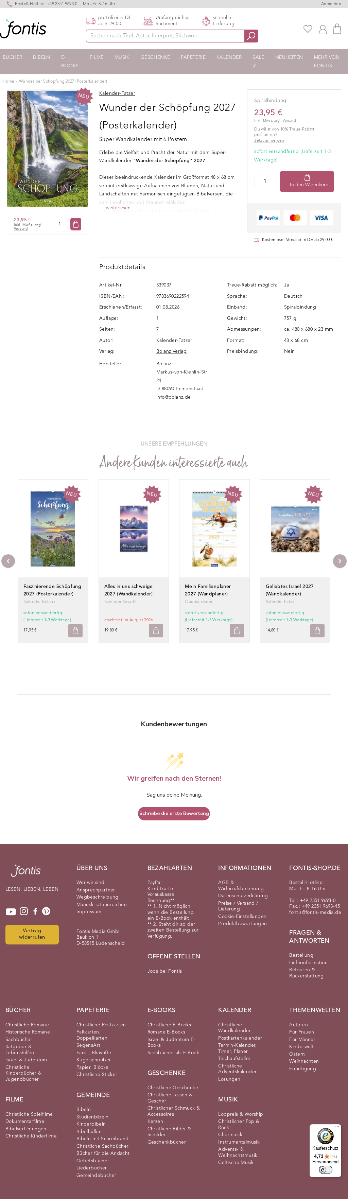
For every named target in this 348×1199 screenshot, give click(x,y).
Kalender (229, 57)
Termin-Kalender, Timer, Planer (237, 1048)
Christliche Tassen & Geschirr (170, 1098)
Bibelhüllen (89, 1131)
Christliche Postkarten (101, 1025)
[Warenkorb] (337, 29)
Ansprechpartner (95, 890)
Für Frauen (301, 1032)
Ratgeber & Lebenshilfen (19, 1049)
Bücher (12, 57)
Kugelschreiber (93, 1060)
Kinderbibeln (91, 1124)
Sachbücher (18, 1039)
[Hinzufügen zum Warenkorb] (75, 630)
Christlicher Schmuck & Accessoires (173, 1111)
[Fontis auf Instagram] (24, 911)
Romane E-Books (166, 1032)
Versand (21, 229)
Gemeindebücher (96, 1175)
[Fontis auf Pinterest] (46, 911)
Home (9, 82)
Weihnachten (304, 1061)
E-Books (70, 61)
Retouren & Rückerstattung (306, 973)
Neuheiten (289, 57)
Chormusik (230, 1134)
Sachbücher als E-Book (173, 1052)
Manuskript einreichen (101, 904)
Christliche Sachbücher (102, 1146)
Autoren (298, 1025)
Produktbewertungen (242, 923)
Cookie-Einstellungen (242, 916)
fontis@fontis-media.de (315, 912)
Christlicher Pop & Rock (238, 1124)
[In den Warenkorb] (75, 224)
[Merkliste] (308, 29)
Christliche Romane (27, 1025)
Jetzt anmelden (269, 141)
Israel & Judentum (26, 1060)
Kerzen (155, 1121)
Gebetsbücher (92, 1161)
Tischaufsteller (234, 1058)
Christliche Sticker (97, 1074)
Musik (122, 57)
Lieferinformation (308, 962)
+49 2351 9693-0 (62, 4)
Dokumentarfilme (24, 1121)
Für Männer (302, 1039)
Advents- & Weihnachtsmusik (237, 1152)
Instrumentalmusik (239, 1142)
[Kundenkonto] (323, 28)
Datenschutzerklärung (243, 895)
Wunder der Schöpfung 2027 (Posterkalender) (63, 82)
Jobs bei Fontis (164, 971)
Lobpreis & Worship (240, 1114)
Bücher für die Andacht (103, 1153)
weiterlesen (118, 208)
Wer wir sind (90, 882)
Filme (97, 57)
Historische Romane (27, 1032)
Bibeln (41, 57)
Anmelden (331, 4)
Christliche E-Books (169, 1025)
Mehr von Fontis (327, 61)
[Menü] (337, 1128)
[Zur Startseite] (25, 874)
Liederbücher (91, 1168)
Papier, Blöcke (92, 1067)
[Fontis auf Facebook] (35, 911)
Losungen (229, 1079)
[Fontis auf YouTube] (10, 911)
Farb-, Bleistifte (93, 1052)
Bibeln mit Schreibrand (102, 1138)
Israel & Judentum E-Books (171, 1042)
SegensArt (88, 1045)
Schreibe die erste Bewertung (174, 813)
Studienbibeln (92, 1117)
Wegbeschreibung (97, 897)
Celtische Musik (236, 1162)
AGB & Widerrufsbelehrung (241, 885)
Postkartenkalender (240, 1038)
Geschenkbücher (166, 1142)
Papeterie (193, 57)
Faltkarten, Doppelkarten (92, 1035)
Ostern (297, 1054)
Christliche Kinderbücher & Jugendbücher (23, 1073)
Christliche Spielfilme (29, 1114)
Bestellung (301, 955)
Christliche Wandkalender (234, 1028)
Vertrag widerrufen (32, 934)
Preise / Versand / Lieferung (238, 906)
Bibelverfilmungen (26, 1129)
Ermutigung (302, 1068)
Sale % (258, 61)
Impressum (89, 911)
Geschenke (155, 57)
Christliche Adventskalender (237, 1069)
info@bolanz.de (173, 397)
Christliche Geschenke (172, 1087)
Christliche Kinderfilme (31, 1136)
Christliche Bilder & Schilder (169, 1132)
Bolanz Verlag (171, 351)
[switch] (325, 1170)
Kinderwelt (301, 1046)
